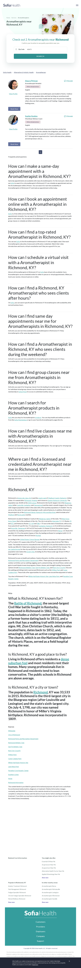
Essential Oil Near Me (48, 861)
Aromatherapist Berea (49, 886)
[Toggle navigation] (77, 5)
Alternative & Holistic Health (24, 72)
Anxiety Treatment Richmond (17, 886)
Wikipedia (11, 731)
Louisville (20, 505)
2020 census (32, 503)
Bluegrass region (44, 519)
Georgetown (38, 505)
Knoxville (14, 528)
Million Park (56, 570)
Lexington (27, 505)
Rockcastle (21, 515)
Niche (10, 778)
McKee (38, 535)
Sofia (12, 183)
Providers (40, 926)
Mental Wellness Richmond (16, 899)
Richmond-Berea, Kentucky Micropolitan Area (39, 512)
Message (69, 81)
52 (30, 523)
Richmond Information (15, 782)
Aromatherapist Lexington (50, 892)
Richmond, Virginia (30, 500)
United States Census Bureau (29, 539)
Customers (40, 922)
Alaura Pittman (31, 81)
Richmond (40, 692)
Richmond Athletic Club (27, 568)
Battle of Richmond (27, 603)
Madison (11, 515)
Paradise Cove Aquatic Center (18, 770)
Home (8, 18)
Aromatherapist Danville (49, 899)
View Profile (13, 94)
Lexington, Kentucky (46, 526)
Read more (35, 964)
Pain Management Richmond (17, 889)
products (38, 417)
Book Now (14, 109)
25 (70, 521)
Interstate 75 (56, 521)
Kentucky (63, 498)
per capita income (14, 549)
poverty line (30, 552)
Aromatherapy (41, 72)
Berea (60, 531)
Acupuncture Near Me (49, 868)
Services (13, 18)
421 (12, 523)
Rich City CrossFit (59, 568)
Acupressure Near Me (49, 865)
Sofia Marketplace (20, 420)
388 (38, 523)
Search (40, 56)
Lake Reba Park (54, 576)
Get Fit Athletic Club (42, 568)
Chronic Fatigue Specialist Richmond (19, 896)
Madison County (53, 498)
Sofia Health (7, 72)
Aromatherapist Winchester (51, 896)
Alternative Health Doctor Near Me (53, 871)
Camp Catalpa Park (14, 759)
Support (40, 941)
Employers (40, 931)
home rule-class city (24, 498)
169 (32, 523)
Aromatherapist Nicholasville (51, 889)
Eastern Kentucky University (57, 500)
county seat (42, 498)
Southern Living (13, 774)
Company (40, 936)
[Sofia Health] (12, 5)
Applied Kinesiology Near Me (51, 874)
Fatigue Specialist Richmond (17, 892)
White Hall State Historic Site (38, 576)
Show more (45, 878)
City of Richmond (14, 735)
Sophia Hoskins (31, 116)
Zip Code (21, 49)
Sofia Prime (23, 392)
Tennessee (21, 528)
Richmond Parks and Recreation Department (23, 560)
